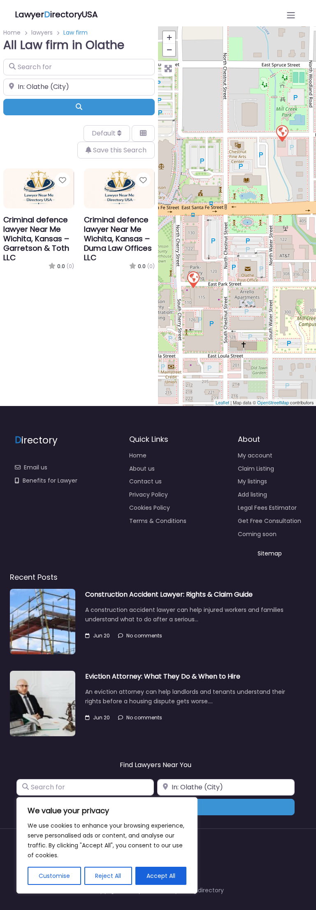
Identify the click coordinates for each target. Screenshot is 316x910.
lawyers (42, 32)
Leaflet (222, 402)
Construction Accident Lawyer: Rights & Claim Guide (169, 594)
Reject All (108, 876)
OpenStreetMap (273, 402)
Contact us (145, 481)
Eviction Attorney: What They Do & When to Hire (162, 676)
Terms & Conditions (157, 521)
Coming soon (257, 534)
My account (255, 455)
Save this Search (118, 150)
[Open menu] (291, 15)
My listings (252, 481)
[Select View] (143, 133)
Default (104, 133)
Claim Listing (256, 468)
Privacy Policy (148, 494)
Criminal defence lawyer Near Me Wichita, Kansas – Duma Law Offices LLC (118, 239)
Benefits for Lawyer (50, 480)
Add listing (252, 494)
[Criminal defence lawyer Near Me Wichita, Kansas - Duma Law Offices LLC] (282, 133)
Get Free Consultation (269, 521)
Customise (54, 876)
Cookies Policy (149, 508)
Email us (35, 467)
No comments (144, 635)
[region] (107, 845)
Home (12, 32)
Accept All (160, 876)
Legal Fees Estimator (267, 508)
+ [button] (169, 37)
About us (142, 468)
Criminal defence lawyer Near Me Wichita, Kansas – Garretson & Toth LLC (36, 239)
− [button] (169, 49)
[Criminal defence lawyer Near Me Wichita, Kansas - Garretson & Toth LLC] (193, 279)
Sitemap (270, 553)
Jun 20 (101, 635)
